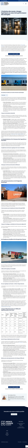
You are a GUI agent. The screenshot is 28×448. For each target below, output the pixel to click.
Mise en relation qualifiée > (14, 54)
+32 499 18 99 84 (4, 0)
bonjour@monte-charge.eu (23, 0)
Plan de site (7, 434)
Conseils (7, 433)
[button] (23, 4)
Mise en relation (14, 414)
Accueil (7, 432)
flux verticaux (21, 342)
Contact (7, 435)
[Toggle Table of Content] (6, 95)
